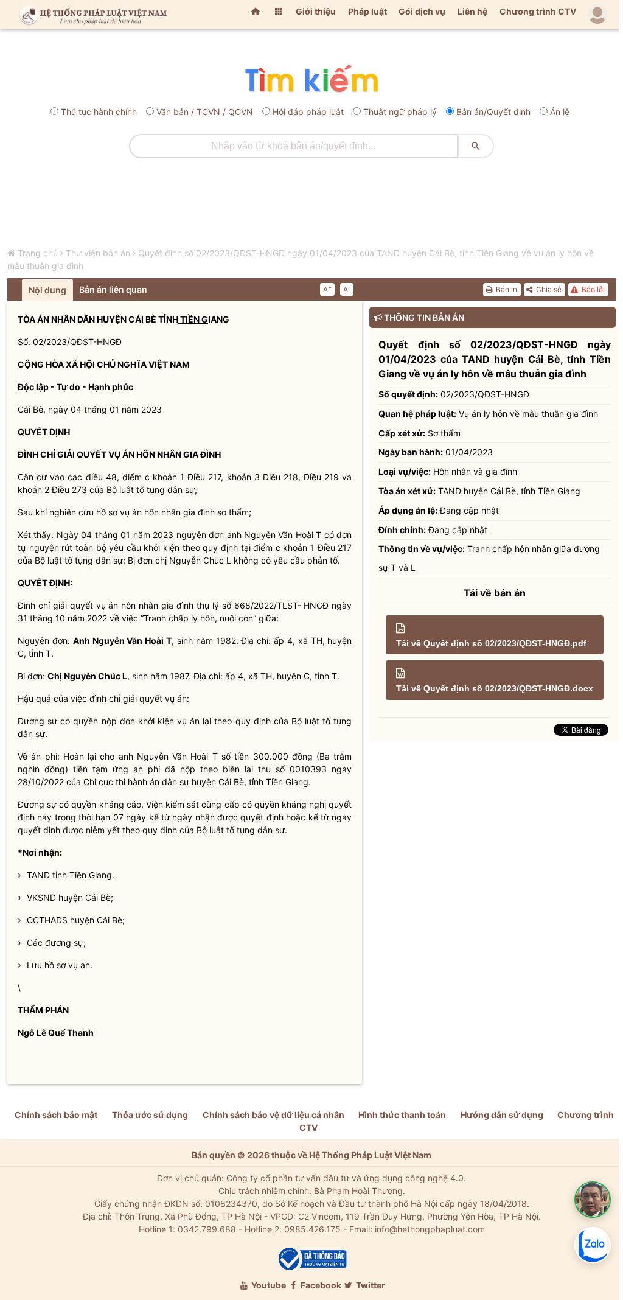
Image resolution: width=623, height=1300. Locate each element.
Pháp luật (367, 11)
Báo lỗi (592, 289)
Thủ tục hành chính (99, 112)
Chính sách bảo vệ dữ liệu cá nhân (273, 1115)
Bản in (505, 289)
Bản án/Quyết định (493, 112)
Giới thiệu (316, 11)
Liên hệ (472, 11)
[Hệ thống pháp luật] (91, 15)
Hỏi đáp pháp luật (308, 112)
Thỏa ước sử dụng (150, 1115)
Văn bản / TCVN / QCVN (204, 112)
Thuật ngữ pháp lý (400, 112)
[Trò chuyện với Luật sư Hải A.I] (592, 1199)
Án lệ (559, 112)
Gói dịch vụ (422, 11)
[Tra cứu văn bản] (311, 79)
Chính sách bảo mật (56, 1115)
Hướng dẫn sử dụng (502, 1115)
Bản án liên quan (113, 289)
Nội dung (47, 290)
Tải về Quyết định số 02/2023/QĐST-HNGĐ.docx (494, 688)
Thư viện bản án (98, 253)
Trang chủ (38, 253)
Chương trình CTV (537, 11)
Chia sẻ (548, 289)
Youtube (267, 1285)
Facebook (320, 1285)
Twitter (369, 1285)
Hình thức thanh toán (402, 1115)
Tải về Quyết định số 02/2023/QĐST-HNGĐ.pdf (491, 643)
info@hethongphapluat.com (430, 1229)
